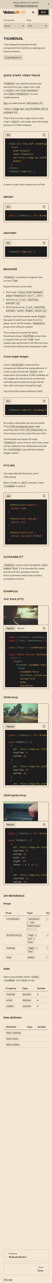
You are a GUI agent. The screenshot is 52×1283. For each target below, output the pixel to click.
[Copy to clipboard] (44, 135)
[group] (24, 615)
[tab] (8, 135)
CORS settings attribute (21, 426)
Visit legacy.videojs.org (26, 5)
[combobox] (14, 26)
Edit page (8, 1279)
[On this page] (1, 645)
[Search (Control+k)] (33, 12)
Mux (5, 103)
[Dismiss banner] (48, 4)
